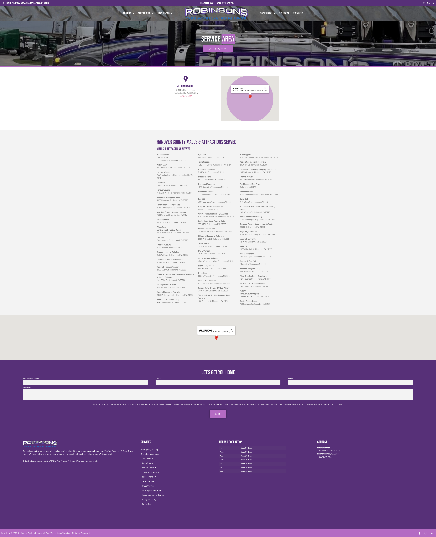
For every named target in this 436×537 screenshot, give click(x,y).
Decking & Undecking (151, 490)
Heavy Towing (163, 13)
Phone (291, 378)
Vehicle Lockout (149, 467)
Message (27, 387)
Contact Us (298, 13)
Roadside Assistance (150, 454)
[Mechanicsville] (185, 79)
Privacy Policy (67, 461)
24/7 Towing (266, 13)
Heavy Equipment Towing (153, 495)
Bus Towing (284, 13)
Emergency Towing (149, 449)
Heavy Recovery (149, 499)
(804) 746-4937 (229, 2)
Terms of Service (85, 461)
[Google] (428, 3)
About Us (127, 13)
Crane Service (148, 486)
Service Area (144, 13)
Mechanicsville (185, 86)
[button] (250, 97)
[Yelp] (433, 3)
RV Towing (146, 504)
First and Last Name (31, 378)
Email (158, 378)
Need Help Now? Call (211, 2)
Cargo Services (148, 481)
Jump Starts (147, 463)
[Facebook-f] (424, 3)
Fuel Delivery (147, 458)
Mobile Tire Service (150, 472)
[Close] (265, 88)
